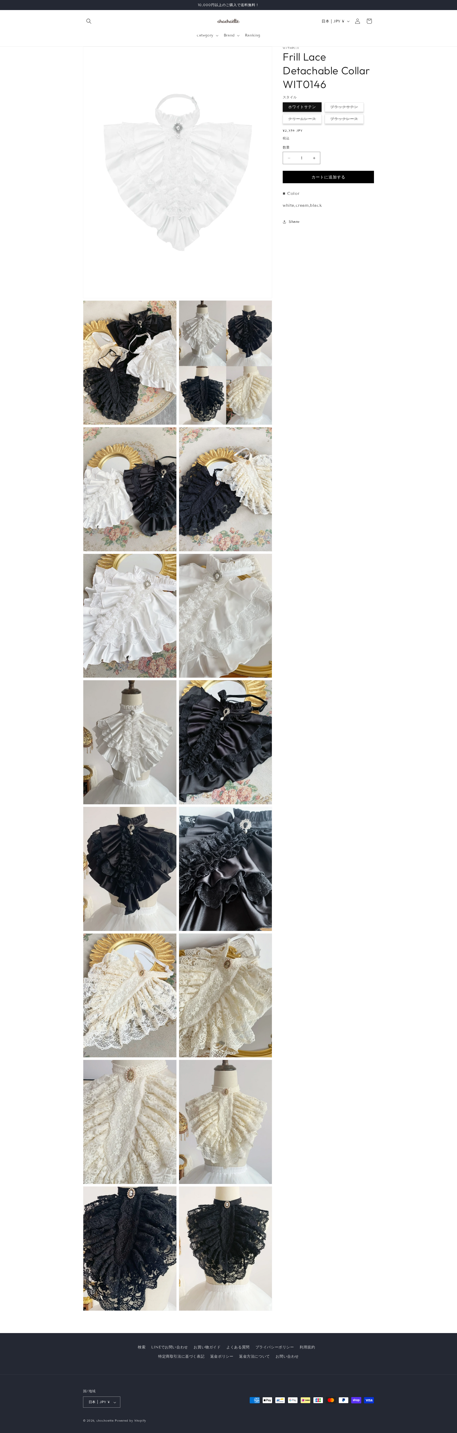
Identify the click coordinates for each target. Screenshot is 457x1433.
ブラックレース (346, 120)
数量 (286, 147)
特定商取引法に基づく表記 (181, 1356)
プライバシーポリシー (274, 1347)
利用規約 (307, 1347)
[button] (89, 21)
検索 (141, 1347)
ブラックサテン (346, 108)
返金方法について (254, 1356)
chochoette (105, 1421)
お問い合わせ (287, 1356)
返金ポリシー (222, 1356)
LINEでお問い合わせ (169, 1347)
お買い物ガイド (207, 1347)
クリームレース (304, 120)
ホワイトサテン (302, 107)
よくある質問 (238, 1347)
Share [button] (294, 221)
